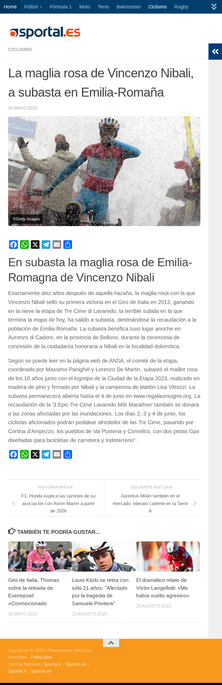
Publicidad (41, 657)
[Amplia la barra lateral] (215, 51)
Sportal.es (41, 671)
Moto (84, 6)
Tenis (103, 6)
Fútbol (31, 6)
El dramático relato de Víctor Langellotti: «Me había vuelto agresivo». (163, 588)
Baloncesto (129, 6)
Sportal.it (52, 664)
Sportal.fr (17, 671)
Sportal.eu (76, 664)
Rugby (181, 6)
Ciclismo (157, 6)
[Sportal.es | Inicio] (44, 32)
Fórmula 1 (61, 6)
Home (10, 6)
